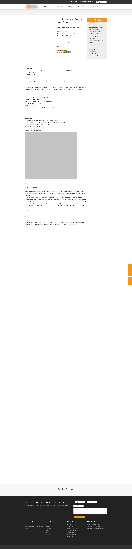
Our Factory (48, 528)
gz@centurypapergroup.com (86, 1)
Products (48, 530)
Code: (67, 68)
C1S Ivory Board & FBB (71, 530)
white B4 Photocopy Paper (48, 224)
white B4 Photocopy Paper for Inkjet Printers (65, 224)
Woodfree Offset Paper (72, 528)
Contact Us (48, 534)
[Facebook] (26, 532)
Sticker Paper (69, 540)
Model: (27, 68)
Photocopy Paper (70, 532)
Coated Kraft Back (71, 542)
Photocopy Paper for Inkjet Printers (33, 222)
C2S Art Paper (70, 524)
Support (48, 532)
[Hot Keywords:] (105, 6)
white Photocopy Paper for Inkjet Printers (62, 222)
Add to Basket (63, 50)
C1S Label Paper (70, 538)
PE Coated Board (70, 543)
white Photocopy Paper (47, 222)
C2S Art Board (70, 526)
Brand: (30, 68)
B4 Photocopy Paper (77, 222)
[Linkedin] (29, 532)
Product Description (30, 72)
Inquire (58, 50)
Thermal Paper (70, 536)
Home (47, 524)
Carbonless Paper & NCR (72, 534)
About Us (48, 526)
